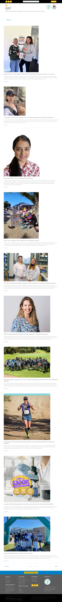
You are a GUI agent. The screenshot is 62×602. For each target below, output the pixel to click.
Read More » (6, 81)
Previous (6, 566)
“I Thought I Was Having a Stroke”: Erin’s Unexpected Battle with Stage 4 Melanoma (29, 117)
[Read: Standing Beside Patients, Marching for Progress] (27, 533)
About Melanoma (13, 11)
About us (7, 11)
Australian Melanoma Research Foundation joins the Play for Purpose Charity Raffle (28, 504)
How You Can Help (36, 11)
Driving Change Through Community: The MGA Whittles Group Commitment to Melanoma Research (31, 380)
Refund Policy (12, 598)
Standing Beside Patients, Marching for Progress (18, 553)
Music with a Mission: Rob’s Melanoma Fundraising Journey (21, 240)
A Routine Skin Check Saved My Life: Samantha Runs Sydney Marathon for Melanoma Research (29, 442)
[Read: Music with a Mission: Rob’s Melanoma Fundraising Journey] (21, 215)
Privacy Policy (8, 598)
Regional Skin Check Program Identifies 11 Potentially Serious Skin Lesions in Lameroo (29, 74)
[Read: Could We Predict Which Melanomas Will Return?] (22, 153)
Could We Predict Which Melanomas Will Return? (18, 178)
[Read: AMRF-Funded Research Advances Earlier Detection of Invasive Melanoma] (27, 313)
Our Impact (26, 11)
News (30, 11)
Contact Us (43, 11)
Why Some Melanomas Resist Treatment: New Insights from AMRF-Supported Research (30, 283)
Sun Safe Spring (20, 11)
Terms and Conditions (18, 598)
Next (56, 566)
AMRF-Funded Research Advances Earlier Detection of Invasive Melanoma (26, 334)
